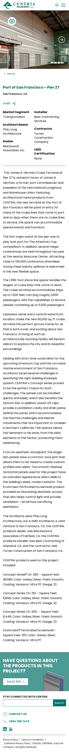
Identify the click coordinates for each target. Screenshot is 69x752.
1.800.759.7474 (19, 721)
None (38, 159)
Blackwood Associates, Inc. (14, 148)
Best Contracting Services (46, 119)
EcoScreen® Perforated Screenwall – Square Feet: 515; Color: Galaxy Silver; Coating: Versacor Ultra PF (29, 635)
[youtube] (10, 729)
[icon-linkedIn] (5, 729)
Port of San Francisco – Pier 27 (31, 87)
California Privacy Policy (17, 743)
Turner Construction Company (43, 138)
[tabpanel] (34, 39)
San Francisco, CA (15, 94)
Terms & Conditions (33, 739)
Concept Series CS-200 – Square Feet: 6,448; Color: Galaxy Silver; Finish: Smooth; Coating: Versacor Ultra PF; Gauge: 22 (33, 617)
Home (11, 74)
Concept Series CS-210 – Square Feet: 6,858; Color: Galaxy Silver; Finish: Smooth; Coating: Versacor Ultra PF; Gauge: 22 (32, 598)
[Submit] (7, 39)
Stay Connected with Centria (25, 696)
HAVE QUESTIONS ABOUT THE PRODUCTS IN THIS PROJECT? (30, 666)
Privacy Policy (10, 739)
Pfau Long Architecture (12, 131)
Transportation (14, 117)
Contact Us (18, 714)
